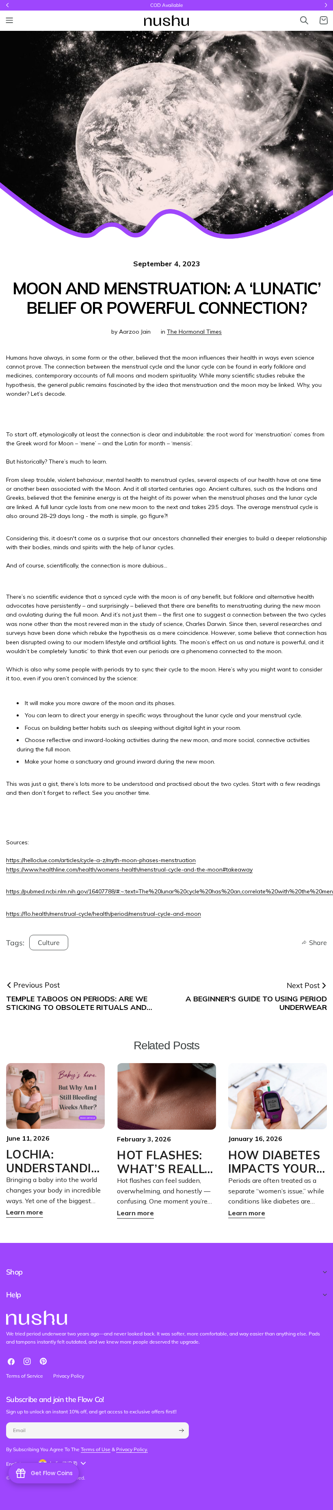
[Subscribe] (181, 1430)
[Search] (304, 20)
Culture (49, 942)
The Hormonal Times (194, 331)
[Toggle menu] (9, 20)
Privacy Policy (68, 1376)
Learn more (24, 1212)
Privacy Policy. (132, 1449)
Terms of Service (24, 1376)
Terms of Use (95, 1449)
